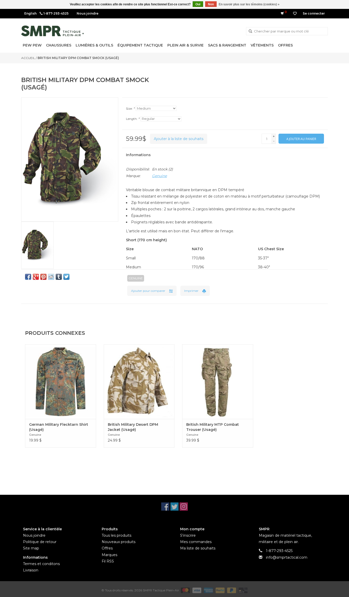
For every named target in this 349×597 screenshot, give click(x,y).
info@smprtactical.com (286, 557)
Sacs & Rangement (227, 45)
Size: (130, 108)
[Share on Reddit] (51, 277)
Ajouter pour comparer (148, 291)
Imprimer (191, 291)
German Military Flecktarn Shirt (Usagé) (58, 427)
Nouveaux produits (118, 541)
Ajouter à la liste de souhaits (178, 138)
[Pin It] (43, 277)
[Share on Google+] (36, 277)
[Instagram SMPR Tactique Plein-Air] (184, 506)
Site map (31, 548)
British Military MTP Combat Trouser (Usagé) (212, 427)
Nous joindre (87, 13)
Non (211, 4)
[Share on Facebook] (28, 277)
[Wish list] (295, 14)
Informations (138, 155)
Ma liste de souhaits (197, 548)
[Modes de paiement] (185, 590)
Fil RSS (108, 561)
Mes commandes (196, 541)
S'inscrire (188, 535)
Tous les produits (116, 535)
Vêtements (262, 45)
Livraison (30, 570)
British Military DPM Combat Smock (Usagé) (78, 58)
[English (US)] (30, 13)
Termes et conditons (41, 563)
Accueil (28, 58)
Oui (197, 4)
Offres (285, 45)
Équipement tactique (140, 45)
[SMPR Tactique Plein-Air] (52, 31)
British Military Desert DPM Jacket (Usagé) (133, 427)
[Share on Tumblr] (59, 277)
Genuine (159, 176)
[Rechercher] (250, 31)
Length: (132, 119)
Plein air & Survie (185, 45)
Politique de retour (39, 541)
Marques (109, 555)
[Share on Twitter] (66, 277)
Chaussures (58, 45)
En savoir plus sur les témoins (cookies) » (249, 4)
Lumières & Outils (94, 45)
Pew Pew (32, 45)
